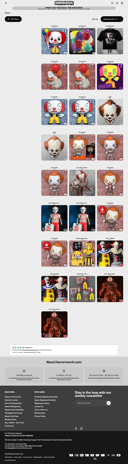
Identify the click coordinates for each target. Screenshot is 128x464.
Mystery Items (10, 419)
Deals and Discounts (13, 397)
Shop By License (11, 400)
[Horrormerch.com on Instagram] (81, 428)
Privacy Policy (39, 416)
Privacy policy (18, 457)
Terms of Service (41, 410)
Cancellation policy (10, 460)
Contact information (49, 457)
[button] (64, 350)
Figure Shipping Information (45, 400)
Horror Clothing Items (13, 403)
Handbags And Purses (13, 413)
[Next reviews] (118, 350)
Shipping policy (38, 457)
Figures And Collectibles (14, 410)
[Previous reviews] (10, 350)
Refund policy (39, 413)
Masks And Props (12, 416)
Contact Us (9, 426)
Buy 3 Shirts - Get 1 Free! (14, 423)
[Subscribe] (109, 403)
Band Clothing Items (13, 406)
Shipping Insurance (41, 403)
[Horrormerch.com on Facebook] (76, 428)
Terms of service (27, 457)
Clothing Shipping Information (46, 397)
